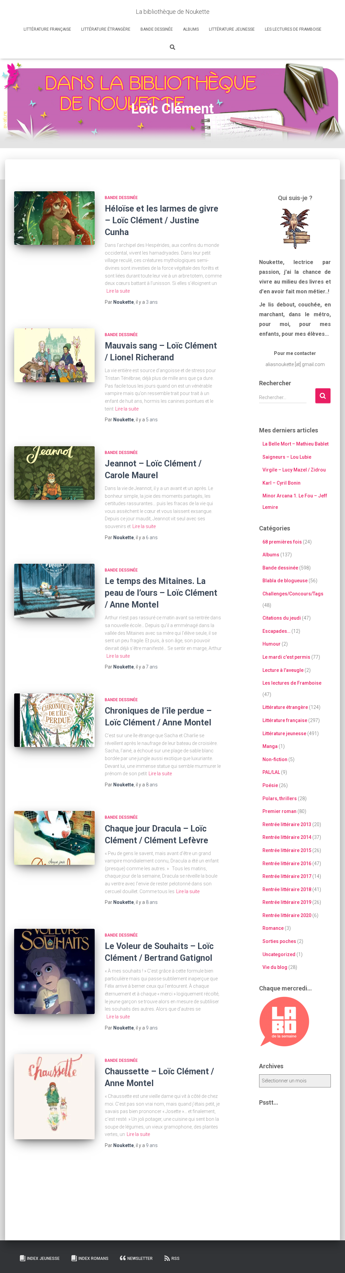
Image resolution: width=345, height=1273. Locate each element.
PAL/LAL (271, 772)
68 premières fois (282, 542)
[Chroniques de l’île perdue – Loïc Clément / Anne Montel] (54, 720)
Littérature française (47, 29)
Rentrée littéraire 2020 (286, 915)
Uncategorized (278, 954)
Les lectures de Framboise (293, 29)
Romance (273, 928)
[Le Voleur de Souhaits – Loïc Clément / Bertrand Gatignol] (54, 971)
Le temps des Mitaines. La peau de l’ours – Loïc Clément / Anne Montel (161, 593)
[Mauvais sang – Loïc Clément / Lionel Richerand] (54, 355)
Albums (191, 29)
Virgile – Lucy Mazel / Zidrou (294, 469)
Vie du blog (274, 967)
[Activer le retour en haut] (331, 1259)
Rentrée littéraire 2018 (286, 889)
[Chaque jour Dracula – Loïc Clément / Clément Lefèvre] (54, 838)
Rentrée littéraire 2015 (286, 850)
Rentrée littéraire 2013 (286, 824)
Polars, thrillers (279, 798)
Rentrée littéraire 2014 (286, 837)
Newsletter (140, 1258)
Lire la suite (118, 291)
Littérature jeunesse (232, 29)
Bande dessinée (156, 29)
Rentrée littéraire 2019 (286, 902)
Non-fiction (274, 759)
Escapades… (276, 631)
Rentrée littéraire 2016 (286, 863)
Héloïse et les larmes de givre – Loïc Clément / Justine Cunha (161, 220)
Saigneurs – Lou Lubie (286, 457)
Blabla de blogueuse (285, 580)
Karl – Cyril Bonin (281, 483)
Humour (271, 644)
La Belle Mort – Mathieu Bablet (295, 444)
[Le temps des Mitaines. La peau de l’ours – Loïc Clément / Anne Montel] (54, 591)
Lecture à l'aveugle (283, 670)
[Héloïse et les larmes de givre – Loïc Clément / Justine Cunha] (54, 218)
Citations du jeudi (281, 618)
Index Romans (93, 1258)
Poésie (270, 785)
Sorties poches (279, 941)
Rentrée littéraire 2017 (286, 876)
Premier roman (279, 811)
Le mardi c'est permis (286, 657)
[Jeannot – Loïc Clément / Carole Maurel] (54, 473)
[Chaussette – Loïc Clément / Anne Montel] (54, 1096)
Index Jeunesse (43, 1258)
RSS (175, 1258)
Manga (270, 746)
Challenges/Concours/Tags (292, 593)
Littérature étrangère (105, 29)
